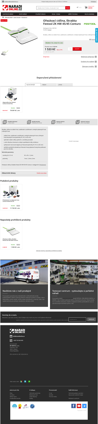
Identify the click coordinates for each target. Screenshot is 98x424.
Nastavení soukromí (74, 398)
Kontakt (51, 395)
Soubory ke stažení (87, 61)
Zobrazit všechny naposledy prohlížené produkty (49, 250)
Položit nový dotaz (41, 173)
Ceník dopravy (33, 396)
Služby (31, 398)
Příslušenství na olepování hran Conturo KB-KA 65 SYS (11, 200)
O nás (50, 393)
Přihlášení (93, 1)
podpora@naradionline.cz (11, 1)
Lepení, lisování (16, 17)
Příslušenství (24, 17)
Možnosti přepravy (87, 57)
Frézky (44, 84)
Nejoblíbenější (30, 84)
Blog (11, 393)
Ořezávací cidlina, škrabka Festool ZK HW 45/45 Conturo (10, 239)
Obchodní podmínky (34, 393)
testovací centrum (68, 298)
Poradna (12, 395)
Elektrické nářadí (8, 17)
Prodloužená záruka (15, 398)
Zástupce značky (88, 66)
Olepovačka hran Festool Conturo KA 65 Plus (9, 103)
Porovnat (93, 39)
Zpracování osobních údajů (76, 395)
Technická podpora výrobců (76, 393)
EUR (80, 7)
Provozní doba (53, 396)
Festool (49, 30)
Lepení (60, 84)
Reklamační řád (33, 395)
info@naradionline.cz (19, 336)
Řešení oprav (13, 396)
